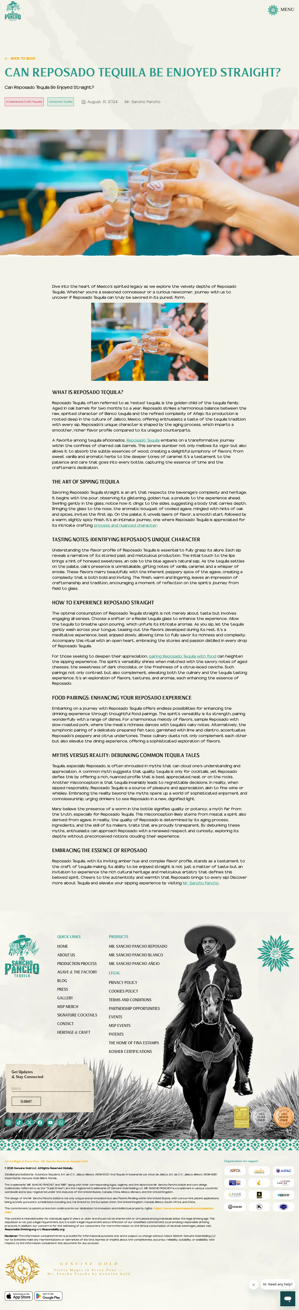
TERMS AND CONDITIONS (130, 1000)
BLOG (62, 981)
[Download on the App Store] (19, 1296)
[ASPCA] (235, 1170)
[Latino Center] (283, 1182)
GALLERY (65, 998)
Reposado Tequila (143, 440)
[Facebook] (40, 1123)
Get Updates (27, 1074)
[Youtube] (50, 1123)
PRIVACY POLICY (123, 983)
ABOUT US (66, 955)
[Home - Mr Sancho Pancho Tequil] (22, 956)
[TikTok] (19, 1123)
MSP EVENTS (120, 1026)
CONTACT (65, 1024)
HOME (62, 947)
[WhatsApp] (61, 1123)
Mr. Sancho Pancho (201, 883)
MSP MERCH (67, 1007)
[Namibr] (235, 1194)
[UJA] (283, 1194)
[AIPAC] (283, 1170)
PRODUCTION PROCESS (77, 964)
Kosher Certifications (130, 1052)
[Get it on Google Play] (48, 1296)
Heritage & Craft (73, 1033)
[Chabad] (259, 1182)
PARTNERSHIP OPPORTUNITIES (134, 1009)
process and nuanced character (125, 525)
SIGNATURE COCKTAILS (77, 1015)
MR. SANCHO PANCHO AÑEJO (134, 964)
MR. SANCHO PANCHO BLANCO (136, 955)
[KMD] (259, 1207)
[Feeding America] (259, 1170)
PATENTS (116, 1034)
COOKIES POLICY (123, 991)
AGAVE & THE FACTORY (77, 972)
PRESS (62, 990)
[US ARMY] (259, 1194)
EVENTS (115, 1017)
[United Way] (235, 1182)
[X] (29, 1123)
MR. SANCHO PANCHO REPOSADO (138, 947)
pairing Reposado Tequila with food (182, 656)
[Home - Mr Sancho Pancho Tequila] (13, 11)
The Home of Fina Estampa (134, 1043)
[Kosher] (235, 1207)
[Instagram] (8, 1123)
